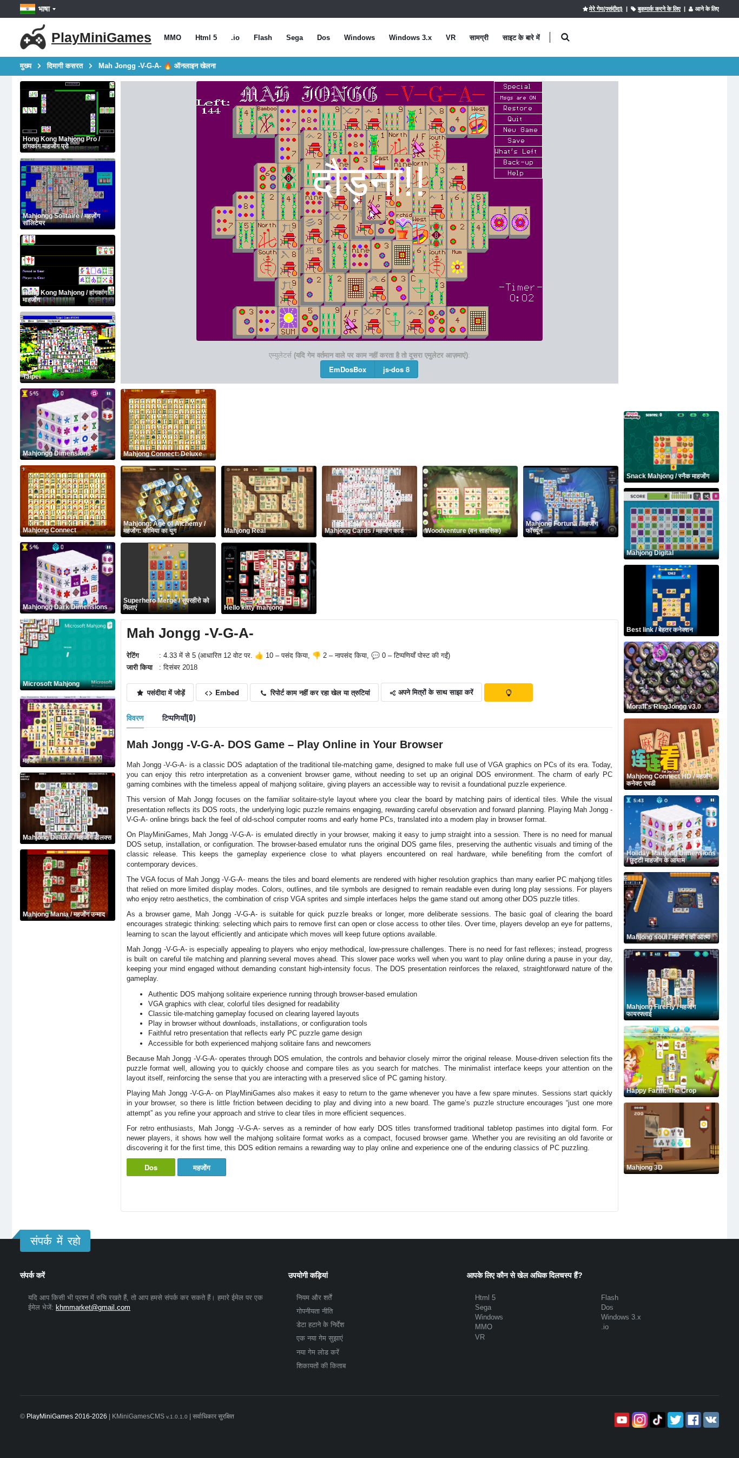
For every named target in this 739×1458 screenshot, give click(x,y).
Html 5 (206, 38)
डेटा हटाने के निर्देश (320, 1325)
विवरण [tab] (135, 717)
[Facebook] (692, 1420)
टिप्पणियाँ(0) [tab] (179, 717)
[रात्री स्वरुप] (508, 692)
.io (235, 38)
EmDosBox (347, 369)
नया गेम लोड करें (317, 1352)
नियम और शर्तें (314, 1298)
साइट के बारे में (521, 38)
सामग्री (479, 38)
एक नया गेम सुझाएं (319, 1338)
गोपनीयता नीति (314, 1311)
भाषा (44, 8)
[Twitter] (674, 1420)
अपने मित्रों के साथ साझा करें (434, 692)
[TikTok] (656, 1420)
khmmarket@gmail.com (93, 1307)
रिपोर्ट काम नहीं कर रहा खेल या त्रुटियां (319, 692)
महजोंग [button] (201, 1167)
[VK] (710, 1420)
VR (451, 38)
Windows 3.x (410, 38)
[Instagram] (639, 1420)
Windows (359, 38)
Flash (263, 38)
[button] (565, 37)
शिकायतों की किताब (321, 1366)
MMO (172, 38)
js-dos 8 (396, 369)
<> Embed (221, 692)
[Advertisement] (418, 413)
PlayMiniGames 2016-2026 (67, 1416)
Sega (294, 38)
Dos (323, 38)
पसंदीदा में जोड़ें (165, 692)
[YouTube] (621, 1420)
